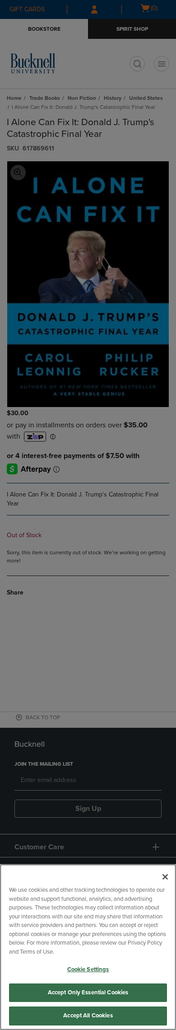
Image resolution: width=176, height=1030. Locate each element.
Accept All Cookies (87, 1015)
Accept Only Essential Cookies (88, 992)
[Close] (165, 877)
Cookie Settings (88, 969)
